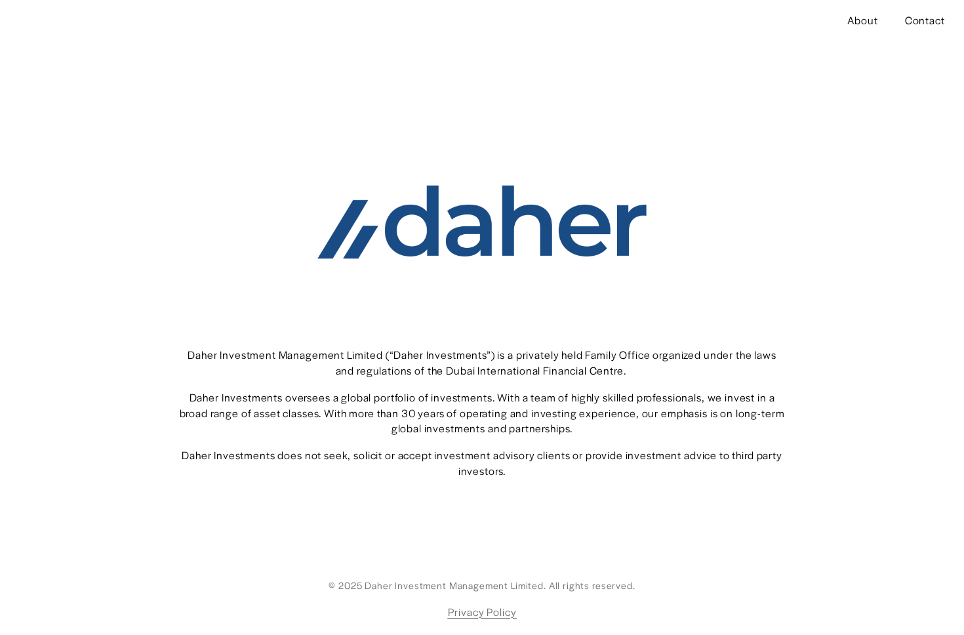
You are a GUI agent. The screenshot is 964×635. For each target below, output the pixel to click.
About (862, 20)
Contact (925, 20)
